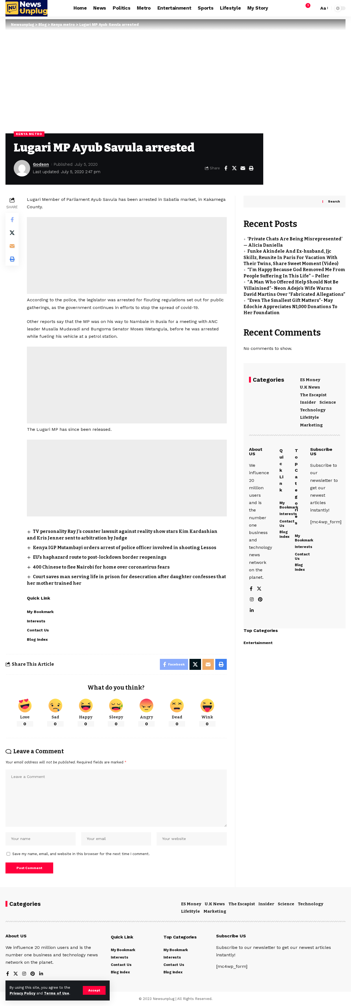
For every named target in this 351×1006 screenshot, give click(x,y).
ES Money (310, 379)
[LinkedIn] (251, 611)
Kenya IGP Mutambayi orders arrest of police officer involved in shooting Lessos (124, 547)
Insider (308, 402)
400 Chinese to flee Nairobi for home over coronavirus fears (101, 567)
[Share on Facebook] (226, 168)
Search (334, 202)
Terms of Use (56, 993)
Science (327, 402)
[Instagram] (251, 600)
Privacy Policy (22, 993)
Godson (41, 164)
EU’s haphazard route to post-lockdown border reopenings (99, 557)
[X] (259, 589)
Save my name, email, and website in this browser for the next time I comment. (81, 854)
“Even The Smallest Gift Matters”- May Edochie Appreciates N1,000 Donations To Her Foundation (290, 307)
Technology (312, 410)
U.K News (310, 387)
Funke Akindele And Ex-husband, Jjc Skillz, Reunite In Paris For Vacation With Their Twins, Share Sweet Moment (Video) (291, 257)
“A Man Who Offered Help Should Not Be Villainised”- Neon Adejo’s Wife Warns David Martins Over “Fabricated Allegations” (294, 288)
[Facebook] (251, 589)
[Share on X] (234, 168)
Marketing (311, 425)
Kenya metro (29, 134)
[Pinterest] (260, 600)
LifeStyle (309, 417)
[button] (94, 990)
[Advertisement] (127, 255)
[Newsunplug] (26, 8)
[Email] (243, 168)
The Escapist (313, 394)
